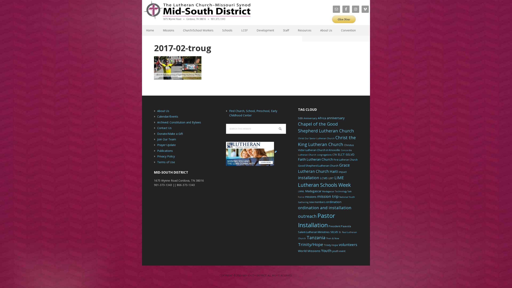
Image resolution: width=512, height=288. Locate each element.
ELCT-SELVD (346, 154)
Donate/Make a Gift (170, 134)
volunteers (348, 244)
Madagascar (313, 191)
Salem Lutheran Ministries (314, 232)
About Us (163, 111)
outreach (307, 216)
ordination (333, 202)
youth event (338, 251)
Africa (322, 118)
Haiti (334, 171)
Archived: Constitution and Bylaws (179, 122)
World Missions (309, 251)
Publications (165, 151)
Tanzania (316, 237)
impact (343, 172)
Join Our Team (166, 139)
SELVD (334, 232)
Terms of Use (166, 162)
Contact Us (164, 128)
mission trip (328, 196)
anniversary (336, 118)
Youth (326, 250)
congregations (324, 154)
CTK (334, 154)
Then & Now (332, 238)
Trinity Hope (331, 245)
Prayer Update (166, 145)
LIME (339, 177)
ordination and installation (324, 207)
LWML (301, 191)
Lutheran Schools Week (324, 184)
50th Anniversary (307, 118)
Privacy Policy (166, 156)
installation (308, 177)
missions (310, 197)
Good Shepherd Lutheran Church (318, 165)
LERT (331, 178)
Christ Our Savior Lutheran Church (316, 138)
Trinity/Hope (310, 244)
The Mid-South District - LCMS (197, 12)
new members (317, 202)
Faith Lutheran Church (315, 159)
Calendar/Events (167, 116)
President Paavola (340, 226)
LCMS (324, 178)
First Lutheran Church (346, 159)
